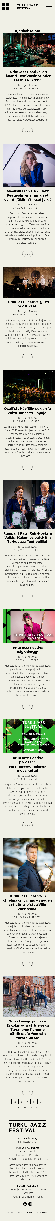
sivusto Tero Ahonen (37, 1212)
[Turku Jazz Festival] (27, 6)
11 (30, 1107)
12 (37, 1107)
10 (24, 1107)
